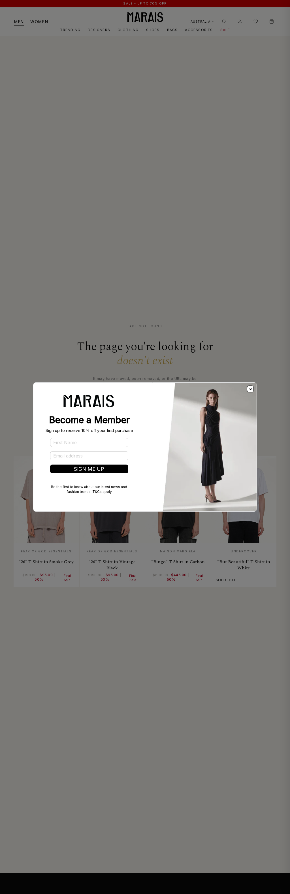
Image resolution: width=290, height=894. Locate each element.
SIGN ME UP (89, 469)
